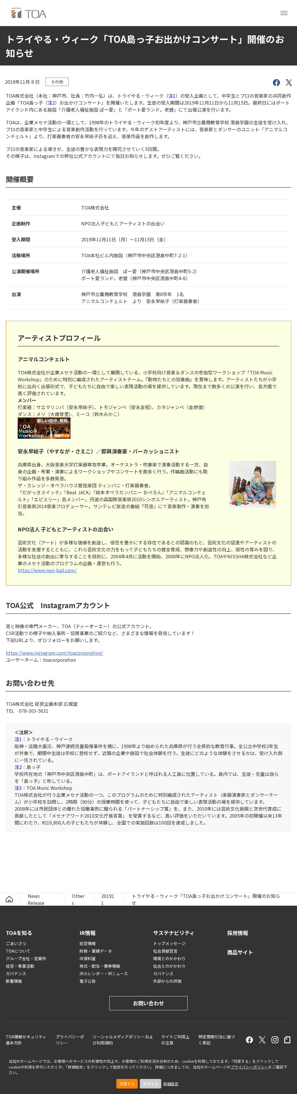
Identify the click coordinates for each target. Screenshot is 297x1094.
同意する (127, 1083)
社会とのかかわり (169, 966)
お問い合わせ (148, 1003)
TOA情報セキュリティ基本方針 (26, 1040)
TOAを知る (19, 932)
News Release (36, 899)
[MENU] (284, 13)
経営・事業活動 (20, 966)
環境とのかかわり (169, 958)
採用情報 (237, 932)
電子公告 (87, 981)
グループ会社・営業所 (26, 958)
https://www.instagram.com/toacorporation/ (54, 652)
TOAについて (18, 951)
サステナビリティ (174, 932)
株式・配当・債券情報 (99, 966)
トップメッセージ (169, 943)
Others (78, 899)
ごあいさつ (16, 943)
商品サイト (240, 952)
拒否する (150, 1083)
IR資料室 (87, 958)
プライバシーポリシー (249, 1067)
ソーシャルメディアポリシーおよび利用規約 (123, 1040)
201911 (107, 899)
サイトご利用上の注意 (175, 1040)
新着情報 (14, 981)
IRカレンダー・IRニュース (103, 973)
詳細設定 (170, 1083)
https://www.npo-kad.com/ (47, 570)
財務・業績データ (95, 951)
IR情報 (87, 932)
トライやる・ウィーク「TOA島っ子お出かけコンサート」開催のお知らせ (206, 899)
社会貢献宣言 (165, 951)
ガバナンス (16, 973)
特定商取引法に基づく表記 (216, 1040)
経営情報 (87, 943)
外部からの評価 (167, 981)
